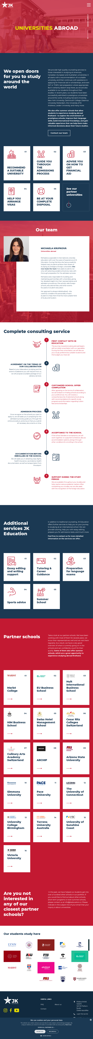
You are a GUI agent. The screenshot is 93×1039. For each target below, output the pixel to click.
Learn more (18, 699)
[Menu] (89, 5)
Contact (43, 1009)
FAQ (42, 1004)
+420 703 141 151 (82, 1014)
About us (58, 1004)
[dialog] (46, 1028)
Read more (48, 699)
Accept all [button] (40, 1031)
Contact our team (59, 133)
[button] (46, 1027)
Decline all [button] (52, 1031)
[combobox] (91, 1020)
